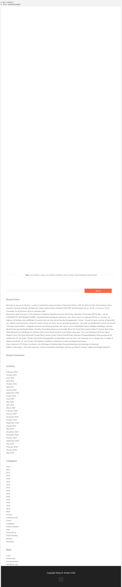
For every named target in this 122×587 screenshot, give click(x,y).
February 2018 (12, 447)
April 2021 (10, 387)
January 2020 (11, 414)
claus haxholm (35, 275)
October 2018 (11, 438)
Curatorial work (12, 518)
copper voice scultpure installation (52, 275)
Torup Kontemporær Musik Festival (85, 275)
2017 (8, 488)
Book (8, 512)
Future (8, 521)
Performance (11, 533)
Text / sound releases (11, 4)
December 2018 (12, 432)
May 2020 (10, 402)
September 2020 (12, 393)
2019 (8, 494)
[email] (61, 579)
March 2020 (10, 408)
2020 (8, 497)
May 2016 (10, 453)
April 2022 (10, 381)
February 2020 (12, 411)
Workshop (10, 542)
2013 (8, 476)
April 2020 (10, 405)
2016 (8, 485)
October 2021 (11, 384)
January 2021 (11, 390)
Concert (9, 515)
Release (9, 539)
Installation (10, 524)
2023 (8, 506)
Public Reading (12, 535)
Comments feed (12, 561)
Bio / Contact (8, 2)
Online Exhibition (12, 527)
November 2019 (12, 417)
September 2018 (12, 441)
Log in (8, 555)
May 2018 (10, 444)
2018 (8, 491)
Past (8, 530)
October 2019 (11, 420)
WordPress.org (12, 564)
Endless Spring (68, 275)
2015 (8, 482)
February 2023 (12, 372)
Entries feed (10, 558)
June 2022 (10, 378)
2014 (8, 479)
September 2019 (12, 423)
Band (8, 509)
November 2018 (12, 435)
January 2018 (11, 450)
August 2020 (11, 396)
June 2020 (10, 399)
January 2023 (11, 375)
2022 (8, 503)
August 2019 (11, 426)
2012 (8, 473)
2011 (8, 470)
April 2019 (10, 429)
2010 (8, 467)
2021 (8, 500)
